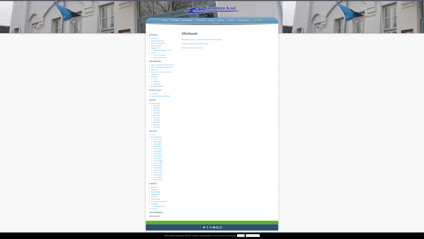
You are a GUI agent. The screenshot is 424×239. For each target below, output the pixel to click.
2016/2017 (156, 118)
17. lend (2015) (157, 177)
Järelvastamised (156, 46)
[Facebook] (207, 227)
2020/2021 (156, 108)
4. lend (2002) (157, 146)
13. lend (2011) (157, 168)
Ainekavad (154, 70)
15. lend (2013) (157, 173)
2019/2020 (156, 111)
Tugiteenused (155, 48)
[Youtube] (213, 227)
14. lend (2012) (157, 170)
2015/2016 (156, 120)
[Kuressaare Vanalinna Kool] (212, 9)
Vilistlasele (257, 20)
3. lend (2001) (157, 144)
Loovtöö (154, 53)
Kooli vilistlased (156, 137)
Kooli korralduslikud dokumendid (162, 67)
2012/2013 (156, 127)
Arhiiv (153, 135)
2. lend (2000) (157, 142)
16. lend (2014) (157, 175)
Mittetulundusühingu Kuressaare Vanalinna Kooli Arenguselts (202, 39)
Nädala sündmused (157, 41)
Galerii (211, 20)
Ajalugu (220, 20)
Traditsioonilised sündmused (160, 96)
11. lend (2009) (157, 163)
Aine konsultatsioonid (158, 43)
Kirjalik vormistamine (160, 57)
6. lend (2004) (157, 151)
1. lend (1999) (157, 139)
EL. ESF (155, 79)
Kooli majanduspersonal (159, 201)
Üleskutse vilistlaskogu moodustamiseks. (195, 44)
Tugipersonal (155, 194)
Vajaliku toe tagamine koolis (162, 50)
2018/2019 (156, 113)
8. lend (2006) (157, 156)
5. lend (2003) (157, 149)
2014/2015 (156, 122)
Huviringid (154, 94)
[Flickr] (210, 227)
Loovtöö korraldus (159, 55)
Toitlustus (154, 209)
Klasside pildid (155, 103)
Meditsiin (154, 197)
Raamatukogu (155, 199)
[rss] (217, 227)
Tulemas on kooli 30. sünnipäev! (192, 48)
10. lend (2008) (157, 161)
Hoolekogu (154, 204)
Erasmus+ (156, 81)
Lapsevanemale (243, 20)
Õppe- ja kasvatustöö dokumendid (162, 65)
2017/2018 (156, 115)
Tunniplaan (154, 38)
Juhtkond (154, 187)
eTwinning (156, 84)
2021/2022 (156, 106)
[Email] (220, 227)
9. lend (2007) (157, 158)
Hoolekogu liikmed (159, 206)
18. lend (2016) (157, 180)
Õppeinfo (175, 20)
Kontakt (230, 20)
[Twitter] (204, 227)
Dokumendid (187, 20)
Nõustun (241, 235)
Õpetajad (154, 190)
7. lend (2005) (157, 154)
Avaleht (165, 20)
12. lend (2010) (157, 166)
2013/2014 (156, 125)
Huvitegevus (200, 20)
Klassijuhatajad (156, 192)
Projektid (154, 77)
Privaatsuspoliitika (157, 86)
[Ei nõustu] (421, 236)
